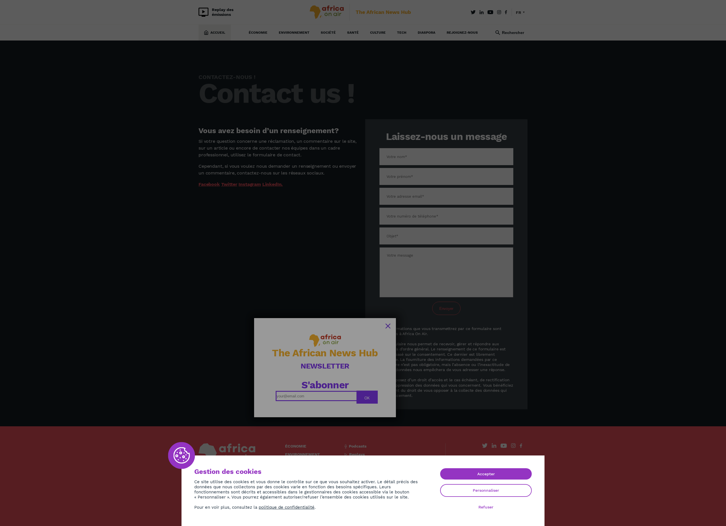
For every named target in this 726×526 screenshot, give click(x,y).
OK (367, 398)
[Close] (388, 326)
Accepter (486, 474)
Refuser (485, 507)
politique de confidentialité (287, 507)
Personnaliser (486, 490)
